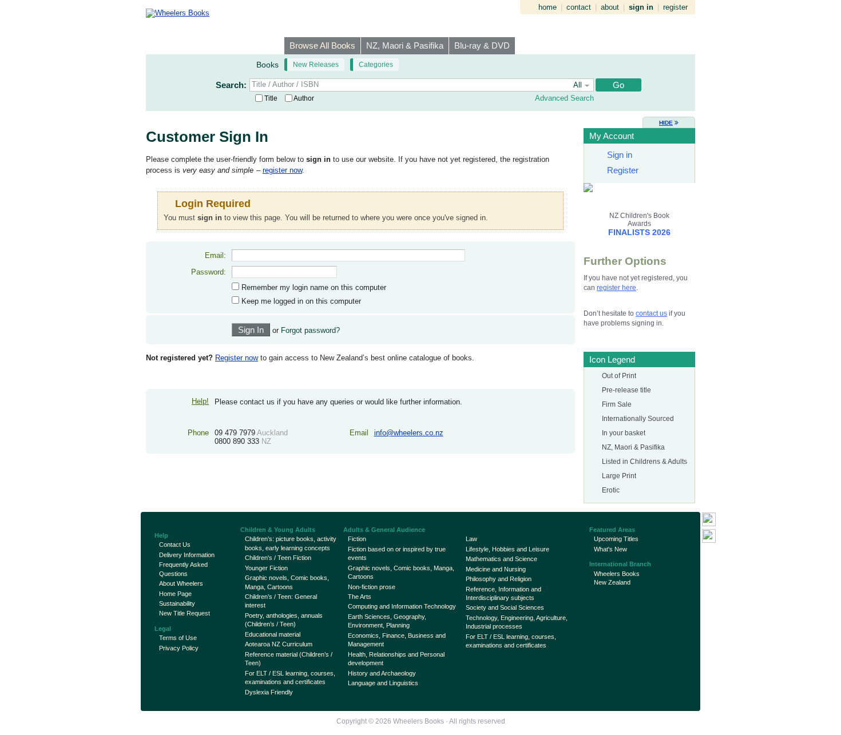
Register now (236, 357)
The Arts (359, 596)
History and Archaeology (382, 673)
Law (471, 538)
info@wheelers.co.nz (408, 432)
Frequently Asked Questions (183, 569)
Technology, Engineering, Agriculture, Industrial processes (517, 622)
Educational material (272, 634)
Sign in (619, 155)
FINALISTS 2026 (639, 232)
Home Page (175, 593)
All (577, 85)
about (610, 7)
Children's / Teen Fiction (278, 557)
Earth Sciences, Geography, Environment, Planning (387, 621)
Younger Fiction (266, 568)
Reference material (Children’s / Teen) (288, 658)
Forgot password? (310, 330)
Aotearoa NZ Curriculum (278, 644)
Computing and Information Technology (402, 606)
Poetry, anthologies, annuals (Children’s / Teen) (284, 619)
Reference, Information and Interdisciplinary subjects (503, 593)
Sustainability (177, 603)
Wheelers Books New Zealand (617, 578)
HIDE (666, 123)
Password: (208, 272)
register (675, 7)
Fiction (357, 538)
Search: (231, 85)
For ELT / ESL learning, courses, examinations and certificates (290, 677)
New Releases (316, 65)
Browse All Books (322, 45)
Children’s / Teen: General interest (281, 601)
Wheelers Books (418, 721)
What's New (610, 549)
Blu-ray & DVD (482, 45)
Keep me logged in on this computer (300, 301)
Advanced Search (564, 98)
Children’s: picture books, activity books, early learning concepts (290, 543)
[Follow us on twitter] (708, 536)
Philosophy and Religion (498, 578)
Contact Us (175, 544)
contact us (651, 313)
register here (616, 288)
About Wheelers (181, 583)
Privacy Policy (179, 648)
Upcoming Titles (616, 538)
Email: (215, 255)
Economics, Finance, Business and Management (397, 639)
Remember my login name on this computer (312, 287)
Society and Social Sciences (505, 607)
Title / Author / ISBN (285, 84)
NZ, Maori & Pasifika (404, 45)
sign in (641, 7)
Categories (376, 65)
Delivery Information (187, 554)
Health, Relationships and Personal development (396, 658)
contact (578, 7)
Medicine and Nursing (496, 569)
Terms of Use (178, 637)
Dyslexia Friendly (269, 692)
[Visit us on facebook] (708, 519)
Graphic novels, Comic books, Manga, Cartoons (287, 582)
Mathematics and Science (501, 558)
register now (282, 170)
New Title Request (184, 613)
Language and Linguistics (383, 683)
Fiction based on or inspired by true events (397, 553)
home (547, 7)
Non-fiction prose (371, 586)
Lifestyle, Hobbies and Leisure (507, 549)
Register (622, 170)
